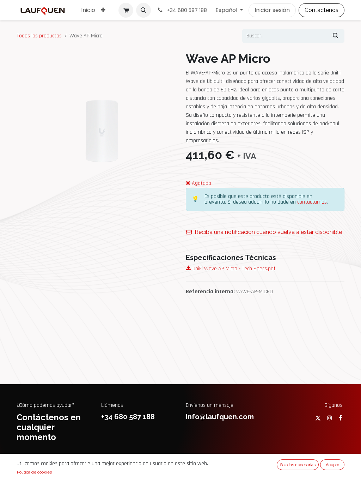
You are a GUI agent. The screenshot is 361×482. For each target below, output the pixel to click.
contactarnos (312, 202)
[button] (143, 10)
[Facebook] (340, 418)
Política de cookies (34, 472)
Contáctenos (321, 10)
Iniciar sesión (272, 10)
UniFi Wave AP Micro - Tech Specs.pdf (233, 268)
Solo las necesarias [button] (298, 464)
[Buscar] (335, 36)
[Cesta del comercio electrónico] (125, 10)
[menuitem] (88, 10)
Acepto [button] (332, 464)
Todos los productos (39, 36)
